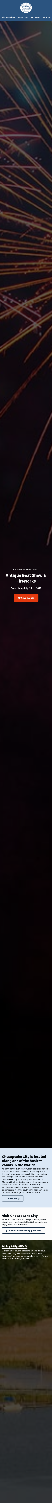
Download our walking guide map (24, 1230)
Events (37, 17)
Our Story (46, 17)
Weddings (29, 17)
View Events (27, 597)
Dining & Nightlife (13, 1246)
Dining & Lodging (8, 17)
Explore (20, 17)
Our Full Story (13, 1198)
